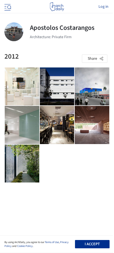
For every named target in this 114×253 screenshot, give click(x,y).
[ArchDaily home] (57, 6)
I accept (92, 244)
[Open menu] (7, 7)
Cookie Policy (25, 246)
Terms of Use (52, 242)
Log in (103, 7)
